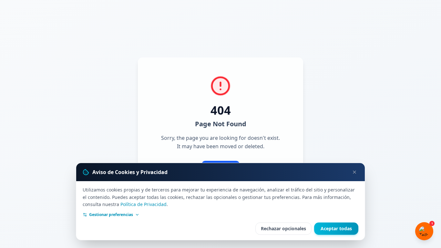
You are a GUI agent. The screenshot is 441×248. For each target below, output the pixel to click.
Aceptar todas (336, 228)
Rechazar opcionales (283, 228)
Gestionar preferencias (111, 214)
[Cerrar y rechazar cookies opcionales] (354, 172)
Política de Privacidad (143, 204)
